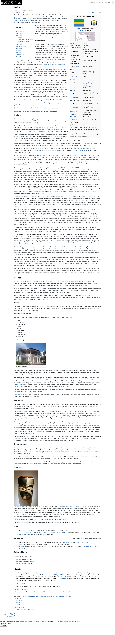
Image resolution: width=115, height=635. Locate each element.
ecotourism (63, 35)
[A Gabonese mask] (26, 488)
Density (74, 87)
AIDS (88, 129)
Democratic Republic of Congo (59, 379)
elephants (46, 64)
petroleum (33, 103)
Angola (33, 379)
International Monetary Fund (45, 415)
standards (18, 575)
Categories (17, 598)
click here (65, 578)
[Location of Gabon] (85, 36)
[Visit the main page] (11, 2)
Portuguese (45, 126)
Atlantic (52, 44)
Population (73, 80)
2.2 (23, 532)
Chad (40, 150)
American (26, 136)
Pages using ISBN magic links (24, 609)
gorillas (52, 64)
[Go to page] (113, 2)
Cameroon (54, 18)
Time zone (73, 116)
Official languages (75, 47)
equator (16, 18)
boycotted (79, 250)
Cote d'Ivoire (18, 384)
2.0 (19, 532)
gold (15, 105)
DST (79, 120)
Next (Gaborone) (96, 12)
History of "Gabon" (22, 589)
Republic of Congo (41, 379)
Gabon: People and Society (30, 530)
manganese (58, 103)
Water (73, 77)
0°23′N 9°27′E (85, 45)
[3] (84, 110)
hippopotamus (62, 64)
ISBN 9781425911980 (82, 542)
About (33, 2)
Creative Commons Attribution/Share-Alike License (31, 621)
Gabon (18, 561)
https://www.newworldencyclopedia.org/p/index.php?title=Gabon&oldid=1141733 (47, 596)
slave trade (25, 131)
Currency (73, 114)
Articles (26, 2)
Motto (78, 28)
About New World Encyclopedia (10, 615)
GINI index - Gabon (24, 534)
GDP (71, 90)
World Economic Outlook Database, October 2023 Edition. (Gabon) (46, 532)
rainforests (64, 31)
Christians (29, 462)
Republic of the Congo (20, 20)
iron (23, 105)
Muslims (50, 463)
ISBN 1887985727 (87, 546)
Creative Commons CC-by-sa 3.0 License (54, 575)
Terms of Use (70, 621)
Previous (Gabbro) (19, 12)
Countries (19, 602)
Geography (19, 600)
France (77, 66)
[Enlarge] (45, 365)
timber (19, 105)
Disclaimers (10, 617)
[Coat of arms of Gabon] (94, 23)
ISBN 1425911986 (68, 542)
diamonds (46, 103)
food (44, 108)
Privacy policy (10, 613)
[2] (93, 92)
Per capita (75, 97)
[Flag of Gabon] (79, 23)
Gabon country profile (22, 559)
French (43, 131)
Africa (18, 604)
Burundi (74, 379)
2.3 (25, 532)
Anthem (81, 30)
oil (36, 404)
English (36, 131)
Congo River (45, 145)
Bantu (34, 119)
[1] (89, 82)
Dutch (31, 131)
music (22, 506)
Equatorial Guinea (35, 18)
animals (39, 63)
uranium (65, 103)
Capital (72, 43)
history (23, 583)
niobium (52, 103)
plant (58, 59)
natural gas (39, 103)
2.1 (21, 532)
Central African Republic (59, 150)
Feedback (40, 2)
